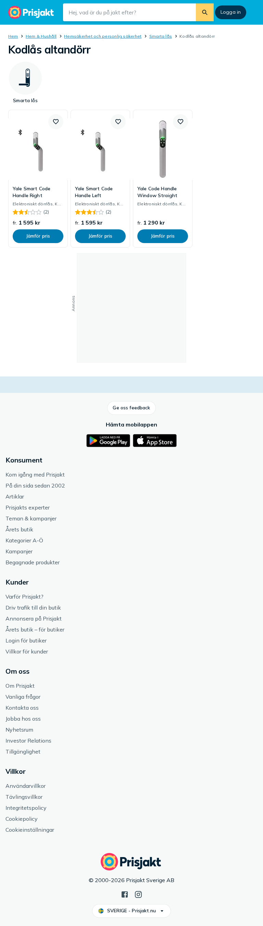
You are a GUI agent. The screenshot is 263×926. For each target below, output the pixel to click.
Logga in (231, 12)
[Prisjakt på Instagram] (138, 893)
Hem (13, 36)
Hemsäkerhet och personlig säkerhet (102, 36)
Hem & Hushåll (41, 36)
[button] (55, 121)
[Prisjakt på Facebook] (125, 893)
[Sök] (205, 12)
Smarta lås (160, 36)
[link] (38, 179)
